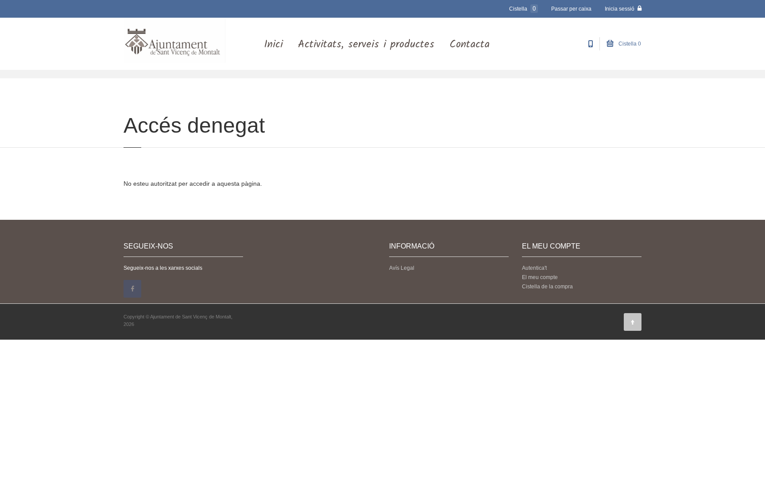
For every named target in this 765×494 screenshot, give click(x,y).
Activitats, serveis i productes (366, 44)
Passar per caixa (571, 9)
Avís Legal (401, 268)
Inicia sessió (620, 9)
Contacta (469, 44)
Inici (273, 44)
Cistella (522, 8)
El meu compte (540, 277)
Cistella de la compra (547, 286)
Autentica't (534, 268)
